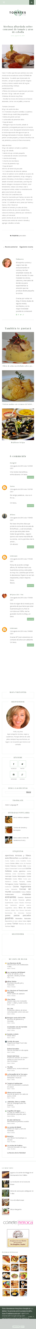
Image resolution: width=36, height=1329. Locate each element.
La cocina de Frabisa (14, 1145)
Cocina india (22, 866)
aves (7, 858)
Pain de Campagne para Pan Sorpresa (16, 1104)
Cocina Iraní (13, 868)
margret (13, 463)
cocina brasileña (21, 861)
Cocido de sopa (13, 1041)
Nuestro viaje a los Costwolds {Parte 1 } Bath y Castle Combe (17, 1002)
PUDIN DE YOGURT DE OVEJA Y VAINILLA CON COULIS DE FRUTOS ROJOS (17, 1059)
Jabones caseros (25, 905)
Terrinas (7, 926)
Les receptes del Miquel (16, 972)
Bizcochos (13, 858)
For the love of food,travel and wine (17, 991)
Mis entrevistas (19, 913)
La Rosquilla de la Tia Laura (17, 1074)
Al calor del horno (13, 1120)
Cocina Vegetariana (22, 886)
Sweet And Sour (13, 1056)
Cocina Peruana (19, 881)
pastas (17, 915)
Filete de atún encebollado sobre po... (18, 366)
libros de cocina (25, 908)
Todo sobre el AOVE (14, 1028)
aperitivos (9, 855)
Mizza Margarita (15, 1209)
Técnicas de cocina (25, 924)
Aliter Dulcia (11, 981)
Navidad (28, 913)
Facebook (13, 768)
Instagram (14, 779)
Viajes (13, 926)
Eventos (21, 897)
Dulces (24, 892)
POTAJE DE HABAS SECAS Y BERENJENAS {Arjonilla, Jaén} (16, 1113)
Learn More (16, 1326)
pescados (22, 236)
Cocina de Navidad (25, 863)
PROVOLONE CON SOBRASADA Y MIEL (17, 965)
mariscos (7, 910)
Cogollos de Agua (13, 1111)
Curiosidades (16, 892)
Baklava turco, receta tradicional (17, 1068)
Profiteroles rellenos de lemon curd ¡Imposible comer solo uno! (17, 1011)
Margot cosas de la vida (16, 1018)
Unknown (20, 259)
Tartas (15, 923)
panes (7, 915)
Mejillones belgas (18, 442)
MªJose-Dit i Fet (16, 595)
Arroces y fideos (23, 855)
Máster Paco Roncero (17, 910)
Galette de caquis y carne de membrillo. (16, 1130)
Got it (22, 1326)
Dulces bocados (13, 1049)
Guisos (16, 903)
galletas (28, 900)
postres (9, 918)
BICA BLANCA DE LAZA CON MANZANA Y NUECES (16, 1077)
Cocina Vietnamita (11, 889)
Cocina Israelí (21, 868)
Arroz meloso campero (21, 817)
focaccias (21, 900)
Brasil (20, 858)
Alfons (12, 515)
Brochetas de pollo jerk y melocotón (15, 984)
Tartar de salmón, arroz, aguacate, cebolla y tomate (16, 975)
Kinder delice (11, 1036)
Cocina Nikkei (17, 879)
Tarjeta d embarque (14, 1083)
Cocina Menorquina (19, 876)
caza (29, 858)
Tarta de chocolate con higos (16, 1147)
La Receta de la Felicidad (16, 1153)
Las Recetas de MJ (14, 963)
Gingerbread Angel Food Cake (17, 1043)
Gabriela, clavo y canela (16, 1102)
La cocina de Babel (14, 1127)
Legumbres (8, 908)
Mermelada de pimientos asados (18, 1121)
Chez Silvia (11, 999)
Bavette (10, 1136)
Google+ (22, 779)
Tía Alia (10, 1067)
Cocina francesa (10, 866)
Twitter (22, 768)
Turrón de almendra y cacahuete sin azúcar (18, 1086)
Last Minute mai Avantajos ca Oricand (16, 1139)
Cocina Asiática (10, 861)
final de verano (11, 900)
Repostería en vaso (11, 921)
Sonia (12, 486)
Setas (24, 921)
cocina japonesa (19, 871)
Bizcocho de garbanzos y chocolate (15, 1020)
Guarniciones (9, 903)
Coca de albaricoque (17, 1200)
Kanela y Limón (12, 1034)
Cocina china (14, 863)
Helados (21, 903)
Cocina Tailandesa (20, 884)
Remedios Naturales (23, 918)
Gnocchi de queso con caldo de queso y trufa (17, 1095)
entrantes (10, 897)
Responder (31, 477)
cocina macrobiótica (18, 874)
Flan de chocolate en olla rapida (17, 1050)
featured (28, 897)
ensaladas (26, 894)
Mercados (28, 910)
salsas (20, 921)
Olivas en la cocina (14, 1092)
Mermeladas (8, 913)
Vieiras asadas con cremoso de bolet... (18, 404)
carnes (25, 858)
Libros (15, 908)
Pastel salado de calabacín (16, 994)
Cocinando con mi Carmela (17, 1027)
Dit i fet (10, 1008)
